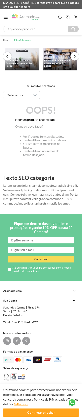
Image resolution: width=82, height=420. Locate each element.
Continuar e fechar (41, 412)
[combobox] (41, 29)
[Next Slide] (74, 56)
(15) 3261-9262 (28, 322)
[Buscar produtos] (73, 29)
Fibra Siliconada (22, 39)
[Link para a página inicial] (6, 40)
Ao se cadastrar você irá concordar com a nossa (42, 269)
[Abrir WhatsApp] (72, 403)
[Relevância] (21, 95)
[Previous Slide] (7, 56)
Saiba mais (21, 404)
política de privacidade (26, 271)
